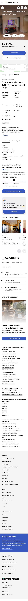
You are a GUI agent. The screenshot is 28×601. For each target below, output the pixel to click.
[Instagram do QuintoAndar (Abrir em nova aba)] (6, 556)
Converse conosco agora (14, 57)
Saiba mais (14, 211)
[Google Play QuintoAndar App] (6, 579)
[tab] (6, 141)
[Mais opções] (25, 7)
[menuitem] (4, 75)
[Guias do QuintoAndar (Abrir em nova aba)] (9, 556)
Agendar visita (14, 52)
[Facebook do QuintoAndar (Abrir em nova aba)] (3, 556)
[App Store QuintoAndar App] (15, 579)
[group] (11, 233)
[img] (11, 226)
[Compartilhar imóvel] (18, 7)
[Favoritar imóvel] (22, 7)
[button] (14, 274)
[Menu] (2, 2)
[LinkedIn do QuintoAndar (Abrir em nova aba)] (12, 556)
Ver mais (5, 135)
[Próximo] (24, 251)
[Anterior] (19, 251)
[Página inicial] (11, 2)
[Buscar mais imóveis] (2, 7)
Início (3, 74)
